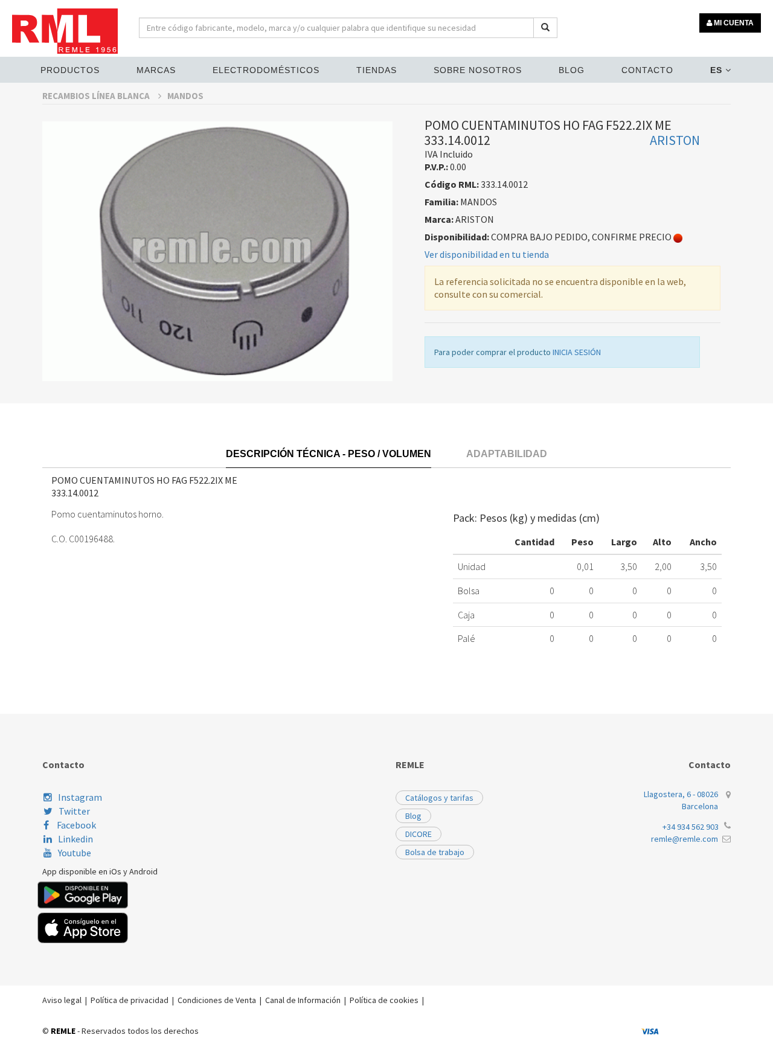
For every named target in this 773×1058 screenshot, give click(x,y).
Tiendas (376, 70)
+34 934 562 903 (690, 826)
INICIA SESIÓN (577, 352)
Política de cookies (384, 1000)
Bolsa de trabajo (434, 852)
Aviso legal (62, 1000)
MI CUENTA (733, 23)
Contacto (647, 70)
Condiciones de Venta (217, 1000)
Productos (70, 70)
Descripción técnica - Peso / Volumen (328, 454)
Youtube (74, 853)
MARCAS (156, 70)
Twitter (74, 811)
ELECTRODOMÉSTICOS (266, 70)
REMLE (63, 1030)
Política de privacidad (129, 1000)
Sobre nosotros (478, 70)
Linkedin (75, 839)
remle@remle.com (684, 838)
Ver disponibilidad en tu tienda (487, 254)
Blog (572, 70)
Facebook (75, 825)
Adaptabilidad (506, 454)
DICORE (418, 834)
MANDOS (185, 95)
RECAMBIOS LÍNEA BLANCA (97, 95)
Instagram (80, 797)
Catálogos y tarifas (439, 797)
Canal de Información (303, 1000)
